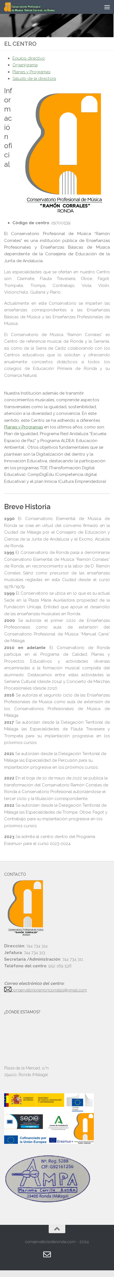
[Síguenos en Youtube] (67, 1255)
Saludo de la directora (34, 78)
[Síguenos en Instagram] (57, 1255)
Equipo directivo (28, 58)
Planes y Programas (31, 71)
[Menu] (107, 7)
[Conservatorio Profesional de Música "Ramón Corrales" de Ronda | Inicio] (38, 7)
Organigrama (25, 64)
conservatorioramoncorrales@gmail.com (49, 990)
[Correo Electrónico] (47, 1254)
